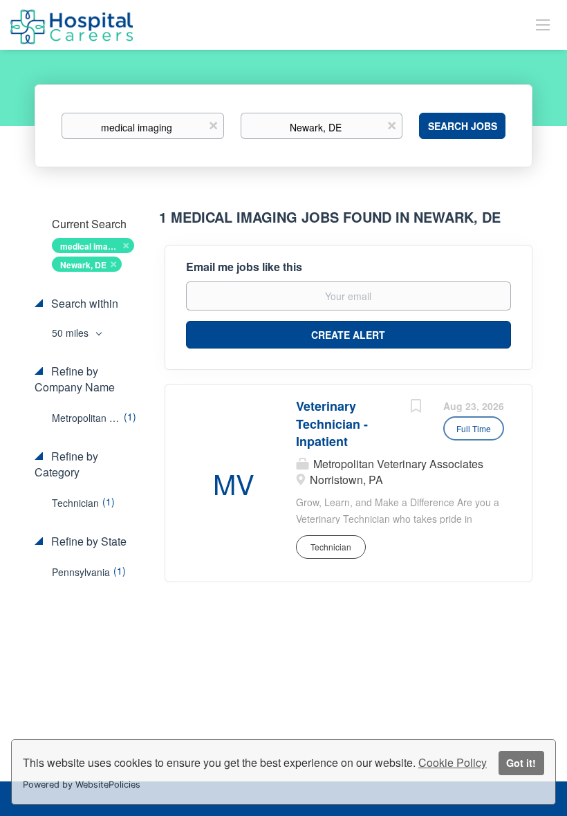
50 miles (71, 333)
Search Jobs (462, 126)
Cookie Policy (452, 762)
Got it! (521, 763)
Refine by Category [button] (66, 464)
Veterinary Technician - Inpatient (332, 423)
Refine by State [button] (87, 541)
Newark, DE (83, 265)
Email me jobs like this (244, 267)
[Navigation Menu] (543, 24)
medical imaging (92, 246)
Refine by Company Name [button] (75, 379)
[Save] (415, 407)
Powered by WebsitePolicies (81, 784)
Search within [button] (83, 303)
